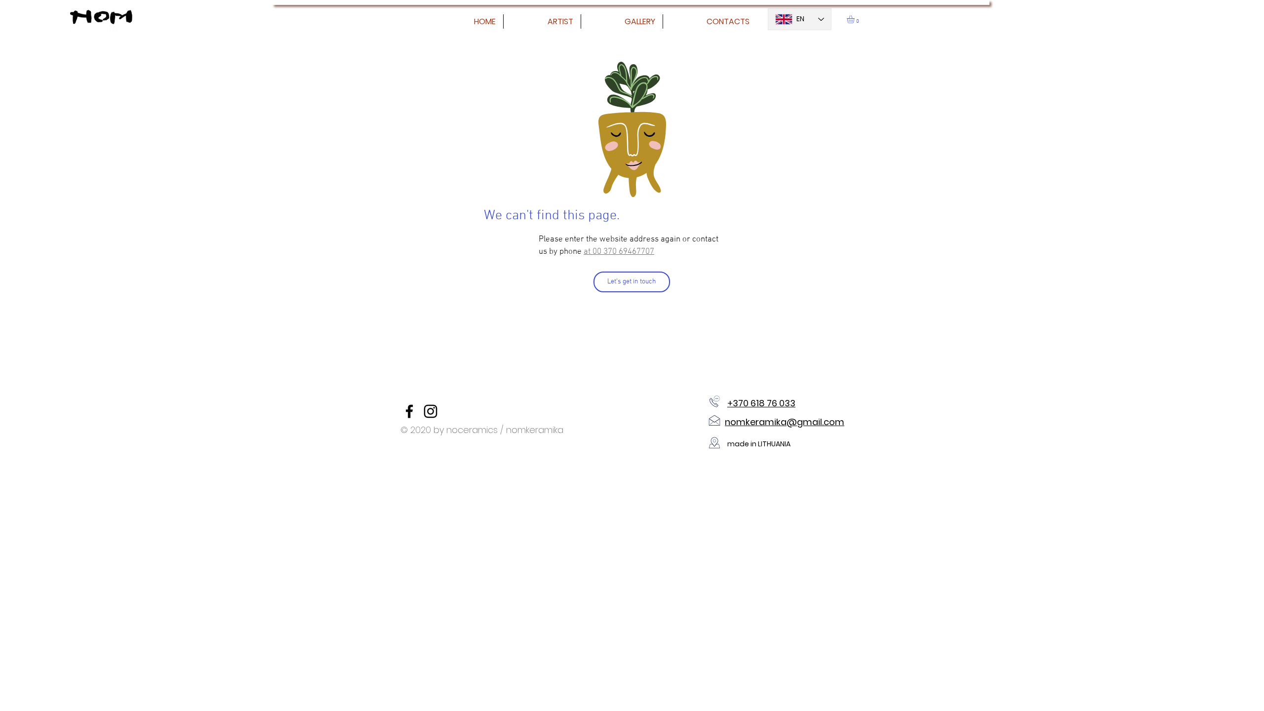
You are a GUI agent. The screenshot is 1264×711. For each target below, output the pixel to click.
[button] (855, 19)
